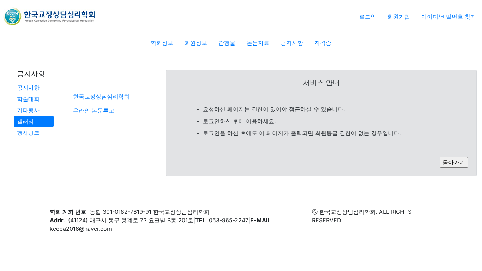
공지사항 (28, 87)
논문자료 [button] (258, 42)
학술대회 (28, 98)
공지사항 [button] (292, 42)
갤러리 (25, 121)
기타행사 (28, 110)
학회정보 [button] (162, 42)
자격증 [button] (322, 42)
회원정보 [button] (196, 42)
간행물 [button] (226, 42)
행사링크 (28, 132)
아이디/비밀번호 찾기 (448, 16)
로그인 (367, 16)
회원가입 (398, 16)
